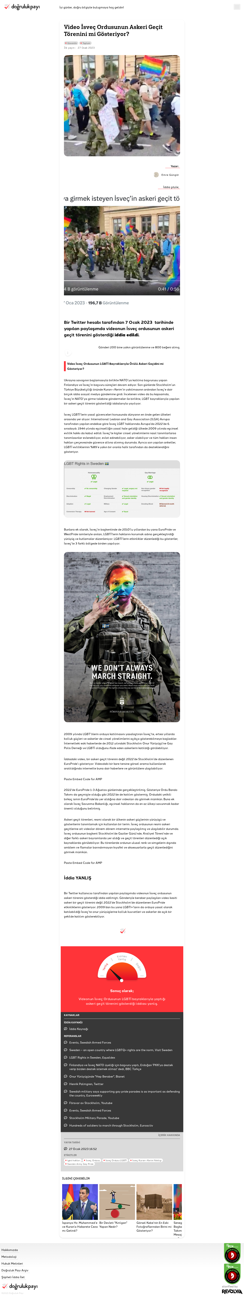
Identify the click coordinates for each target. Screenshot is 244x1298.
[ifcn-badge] (232, 1253)
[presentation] (176, 1211)
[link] (19, 1250)
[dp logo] (21, 7)
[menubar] (237, 7)
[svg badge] (232, 1274)
